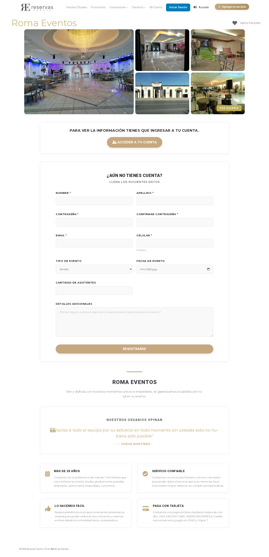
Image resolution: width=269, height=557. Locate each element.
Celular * (144, 235)
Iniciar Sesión (178, 7)
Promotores (98, 7)
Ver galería (229, 108)
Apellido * (144, 192)
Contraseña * (67, 214)
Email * (61, 235)
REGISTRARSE (134, 349)
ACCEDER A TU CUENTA (136, 142)
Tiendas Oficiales (76, 7)
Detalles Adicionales (74, 303)
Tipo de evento (69, 260)
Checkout (138, 7)
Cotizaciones (117, 7)
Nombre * (63, 192)
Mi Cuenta (156, 7)
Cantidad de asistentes (76, 282)
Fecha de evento (150, 260)
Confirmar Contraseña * (157, 214)
